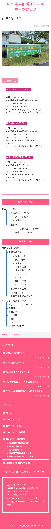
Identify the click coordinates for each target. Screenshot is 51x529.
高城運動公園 (15, 252)
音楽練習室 (14, 315)
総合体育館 (20, 256)
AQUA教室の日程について (18, 372)
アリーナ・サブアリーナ (21, 304)
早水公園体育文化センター (21, 456)
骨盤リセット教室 (24, 232)
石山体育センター (17, 292)
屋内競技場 (20, 281)
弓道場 (18, 277)
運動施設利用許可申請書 (18, 462)
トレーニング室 (16, 322)
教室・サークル (9, 208)
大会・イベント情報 (15, 432)
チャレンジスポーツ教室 (27, 229)
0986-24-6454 (19, 168)
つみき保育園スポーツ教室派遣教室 (22, 381)
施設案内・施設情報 (15, 438)
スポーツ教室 (21, 216)
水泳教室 (19, 220)
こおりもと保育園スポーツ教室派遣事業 (24, 391)
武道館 (12, 308)
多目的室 (13, 311)
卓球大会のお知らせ (15, 353)
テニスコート (21, 273)
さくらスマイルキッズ (19, 212)
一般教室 (13, 224)
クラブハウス (21, 284)
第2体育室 (20, 259)
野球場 (18, 263)
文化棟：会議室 (16, 325)
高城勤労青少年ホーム (19, 289)
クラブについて (13, 419)
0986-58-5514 (19, 134)
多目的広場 (20, 266)
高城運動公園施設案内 (19, 443)
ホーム (9, 413)
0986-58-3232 (19, 103)
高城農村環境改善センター (22, 296)
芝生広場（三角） (24, 270)
